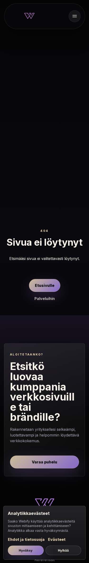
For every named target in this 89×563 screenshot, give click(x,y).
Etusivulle (44, 285)
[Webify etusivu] (29, 16)
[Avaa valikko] (74, 16)
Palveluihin (44, 298)
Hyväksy (26, 550)
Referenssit (44, 559)
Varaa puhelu (44, 462)
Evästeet (57, 539)
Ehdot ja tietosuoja (26, 539)
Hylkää (63, 550)
